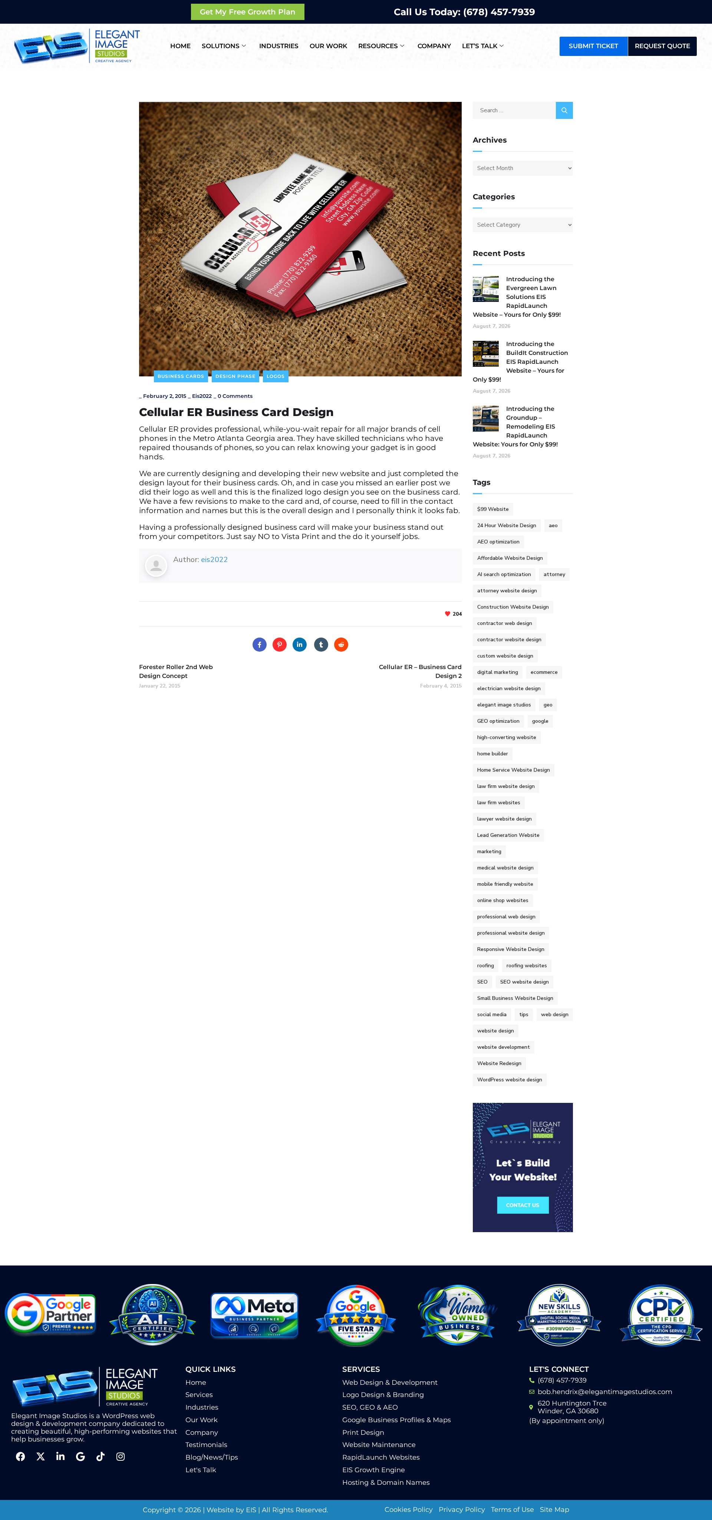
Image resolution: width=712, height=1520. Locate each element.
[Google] (80, 1456)
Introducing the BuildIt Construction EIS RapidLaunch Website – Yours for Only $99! (520, 361)
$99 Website (493, 509)
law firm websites (498, 802)
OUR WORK (328, 46)
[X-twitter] (40, 1456)
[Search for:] (523, 110)
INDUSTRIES (279, 46)
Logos (276, 376)
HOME (180, 46)
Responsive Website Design (510, 949)
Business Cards (181, 376)
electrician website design (509, 688)
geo (548, 704)
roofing (485, 965)
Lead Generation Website (508, 835)
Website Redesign (499, 1063)
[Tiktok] (100, 1456)
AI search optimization (504, 574)
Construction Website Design (513, 607)
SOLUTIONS (221, 46)
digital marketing (497, 672)
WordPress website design (509, 1079)
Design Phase (235, 376)
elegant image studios (504, 704)
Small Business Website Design (515, 998)
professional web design (506, 916)
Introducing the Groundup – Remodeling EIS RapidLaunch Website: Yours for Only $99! (515, 426)
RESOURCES (378, 46)
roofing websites (527, 965)
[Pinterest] (280, 645)
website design (495, 1030)
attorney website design (507, 590)
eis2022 (202, 396)
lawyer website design (504, 818)
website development (503, 1047)
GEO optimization (498, 721)
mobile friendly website (505, 884)
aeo (553, 525)
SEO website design (524, 981)
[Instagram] (120, 1456)
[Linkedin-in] (60, 1456)
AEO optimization (498, 541)
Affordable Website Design (510, 558)
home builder (492, 753)
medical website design (505, 867)
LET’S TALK (479, 46)
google (540, 721)
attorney (554, 574)
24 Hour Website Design (506, 525)
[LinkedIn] (300, 645)
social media (492, 1014)
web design (554, 1014)
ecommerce (544, 672)
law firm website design (506, 786)
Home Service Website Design (513, 770)
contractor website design (509, 639)
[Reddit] (341, 645)
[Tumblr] (321, 645)
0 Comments (235, 396)
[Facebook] (260, 645)
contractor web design (504, 623)
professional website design (511, 933)
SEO (482, 981)
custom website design (505, 655)
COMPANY (434, 46)
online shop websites (502, 900)
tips (523, 1014)
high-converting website (506, 737)
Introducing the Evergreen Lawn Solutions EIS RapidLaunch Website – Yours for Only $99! (517, 297)
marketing (489, 851)
